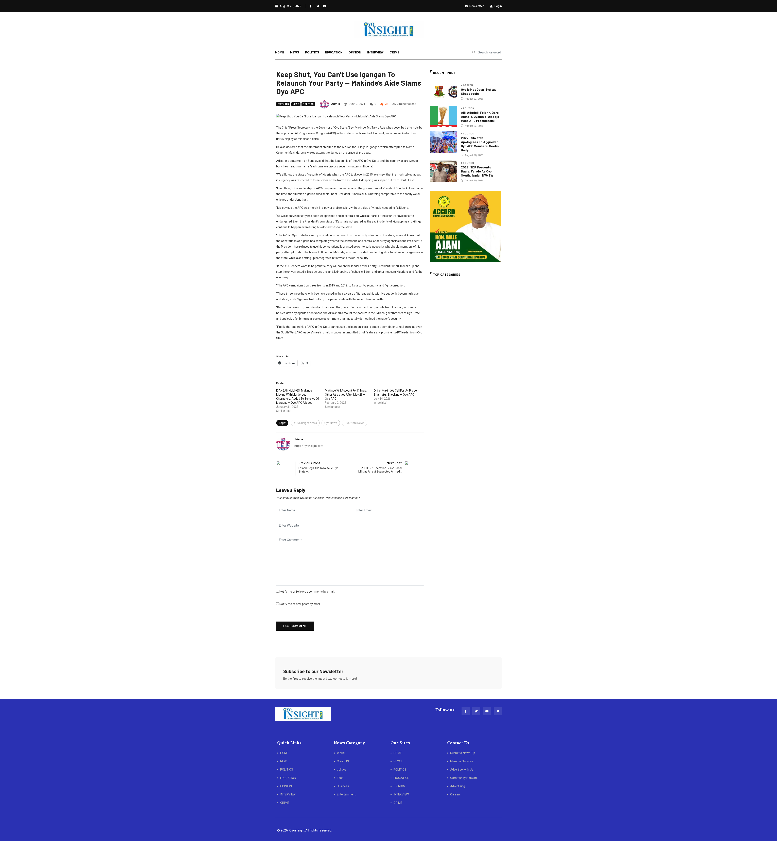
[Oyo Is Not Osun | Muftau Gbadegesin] (443, 92)
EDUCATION (334, 52)
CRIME (394, 52)
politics (308, 104)
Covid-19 (343, 761)
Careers (455, 794)
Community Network (464, 778)
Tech (340, 778)
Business (343, 786)
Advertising (457, 786)
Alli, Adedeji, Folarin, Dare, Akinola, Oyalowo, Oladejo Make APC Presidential (480, 116)
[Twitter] (317, 6)
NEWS (294, 52)
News (296, 104)
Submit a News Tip (462, 753)
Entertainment (346, 794)
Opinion (468, 85)
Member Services (461, 761)
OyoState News (354, 423)
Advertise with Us (461, 769)
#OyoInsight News (305, 423)
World (341, 753)
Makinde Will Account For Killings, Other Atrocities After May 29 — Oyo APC (346, 394)
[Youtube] (324, 6)
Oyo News (330, 423)
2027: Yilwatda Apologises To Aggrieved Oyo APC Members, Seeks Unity (480, 144)
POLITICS (312, 52)
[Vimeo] (498, 711)
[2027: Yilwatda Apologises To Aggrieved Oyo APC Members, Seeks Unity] (443, 142)
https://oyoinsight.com (308, 445)
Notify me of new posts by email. (300, 604)
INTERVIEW (375, 52)
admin (335, 103)
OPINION (355, 52)
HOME (279, 52)
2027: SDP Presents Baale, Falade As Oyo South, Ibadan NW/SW (477, 171)
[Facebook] (310, 6)
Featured (283, 104)
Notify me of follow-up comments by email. (307, 591)
